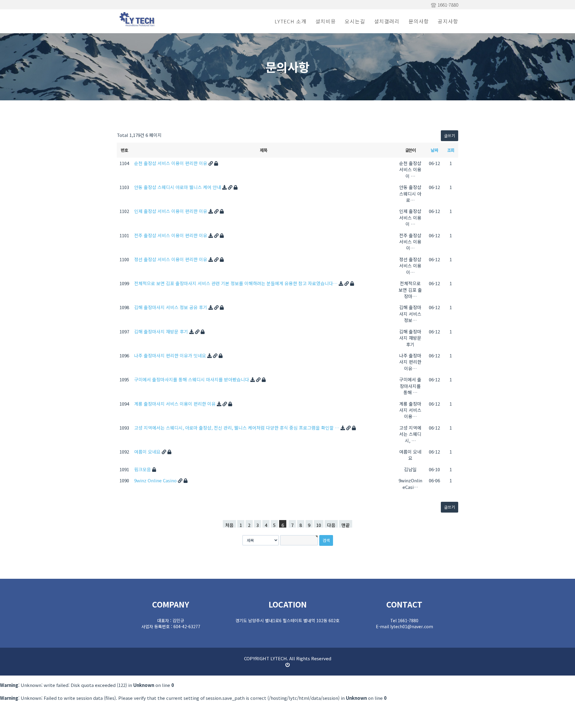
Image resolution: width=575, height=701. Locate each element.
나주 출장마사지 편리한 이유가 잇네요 (170, 355)
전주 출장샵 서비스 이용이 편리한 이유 (171, 235)
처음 (229, 525)
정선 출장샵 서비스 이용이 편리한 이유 (171, 259)
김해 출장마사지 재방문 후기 (161, 331)
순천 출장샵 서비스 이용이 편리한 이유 (171, 163)
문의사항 (418, 21)
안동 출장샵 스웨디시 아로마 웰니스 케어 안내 (178, 187)
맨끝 (345, 525)
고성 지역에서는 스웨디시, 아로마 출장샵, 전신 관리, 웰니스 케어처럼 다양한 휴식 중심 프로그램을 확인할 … (237, 427)
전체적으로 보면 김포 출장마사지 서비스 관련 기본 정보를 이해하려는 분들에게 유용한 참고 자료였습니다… (236, 283)
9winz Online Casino (156, 480)
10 (318, 525)
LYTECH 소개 (290, 21)
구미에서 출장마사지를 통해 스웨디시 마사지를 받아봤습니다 (192, 379)
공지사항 (448, 21)
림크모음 (143, 469)
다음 (331, 525)
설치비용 (325, 21)
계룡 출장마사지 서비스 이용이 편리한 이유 (175, 404)
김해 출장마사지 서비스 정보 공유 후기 (171, 307)
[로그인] (287, 664)
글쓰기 (449, 135)
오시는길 (355, 21)
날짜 (434, 150)
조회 (450, 150)
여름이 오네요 (148, 451)
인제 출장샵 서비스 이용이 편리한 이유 (171, 211)
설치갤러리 (387, 21)
